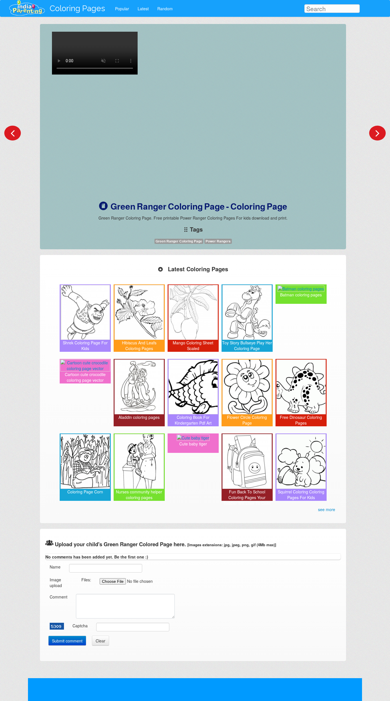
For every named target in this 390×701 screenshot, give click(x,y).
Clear (100, 641)
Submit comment (67, 641)
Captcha (80, 625)
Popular (122, 8)
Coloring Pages (77, 8)
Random (165, 8)
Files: (86, 580)
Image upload (56, 582)
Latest (143, 8)
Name (55, 567)
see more (326, 509)
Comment (58, 597)
